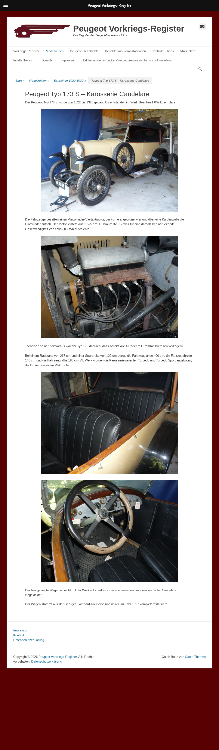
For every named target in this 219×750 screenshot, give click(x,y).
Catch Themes (195, 657)
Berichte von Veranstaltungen (125, 51)
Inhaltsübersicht (24, 60)
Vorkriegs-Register (26, 51)
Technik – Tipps (163, 51)
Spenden (48, 60)
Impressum (69, 60)
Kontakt (18, 635)
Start (20, 80)
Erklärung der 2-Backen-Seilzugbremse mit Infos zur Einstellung (127, 60)
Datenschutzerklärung (28, 640)
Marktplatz (187, 51)
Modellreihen (55, 51)
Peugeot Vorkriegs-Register (128, 28)
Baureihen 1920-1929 (70, 80)
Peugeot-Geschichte (84, 51)
